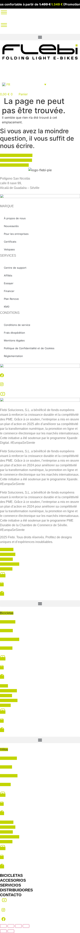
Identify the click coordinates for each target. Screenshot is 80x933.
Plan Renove (11, 298)
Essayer (8, 283)
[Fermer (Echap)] (26, 926)
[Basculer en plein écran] (11, 926)
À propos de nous (15, 218)
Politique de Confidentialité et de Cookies (29, 348)
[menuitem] (24, 84)
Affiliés (8, 275)
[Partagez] (18, 926)
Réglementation (13, 356)
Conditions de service (17, 324)
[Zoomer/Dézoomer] (3, 926)
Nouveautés (11, 226)
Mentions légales (14, 340)
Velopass (9, 249)
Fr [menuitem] (8, 84)
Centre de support (15, 267)
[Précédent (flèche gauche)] (3, 931)
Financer (9, 291)
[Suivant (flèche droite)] (11, 931)
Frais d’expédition (14, 332)
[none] (24, 84)
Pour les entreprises (16, 233)
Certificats (10, 241)
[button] (40, 37)
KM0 (6, 306)
